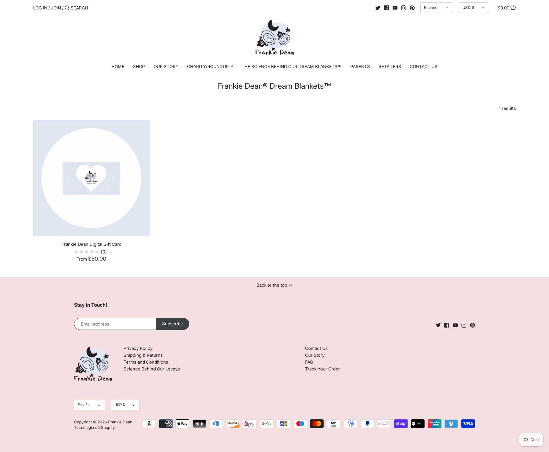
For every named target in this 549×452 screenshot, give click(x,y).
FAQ (309, 362)
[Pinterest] (412, 7)
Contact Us (316, 348)
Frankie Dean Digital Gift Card (91, 244)
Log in (40, 8)
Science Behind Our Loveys (152, 369)
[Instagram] (403, 7)
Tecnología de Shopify (94, 427)
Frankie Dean (120, 422)
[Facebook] (386, 7)
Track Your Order (322, 369)
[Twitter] (377, 7)
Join (56, 8)
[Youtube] (395, 7)
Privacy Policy (138, 348)
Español (431, 7)
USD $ (468, 7)
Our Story (315, 355)
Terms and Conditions (146, 362)
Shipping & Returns (143, 355)
